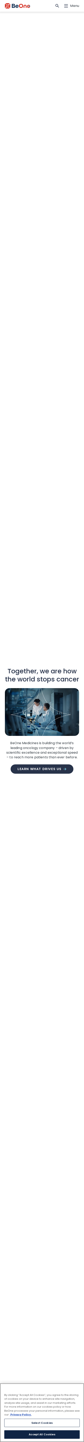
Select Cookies (42, 1423)
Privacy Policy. (21, 1415)
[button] (57, 6)
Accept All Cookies (42, 1434)
